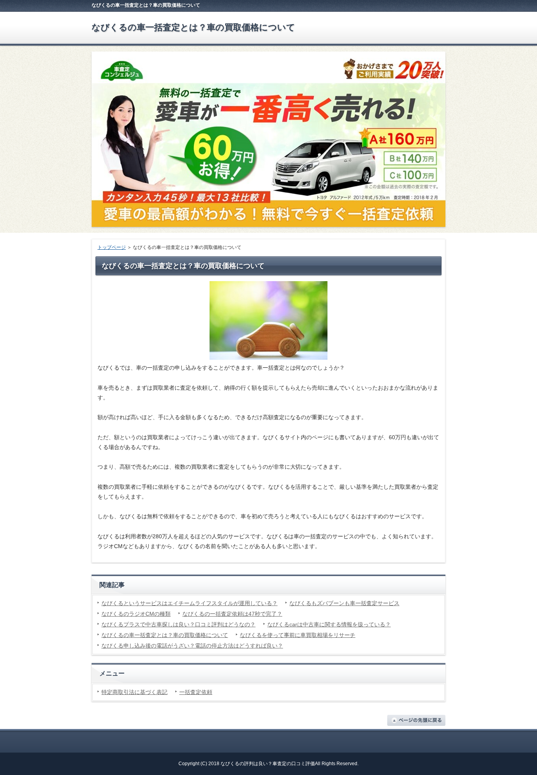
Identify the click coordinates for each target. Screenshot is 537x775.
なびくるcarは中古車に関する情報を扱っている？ (329, 624)
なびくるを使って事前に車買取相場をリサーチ (297, 635)
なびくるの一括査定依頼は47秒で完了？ (232, 614)
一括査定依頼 (195, 692)
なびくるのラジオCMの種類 (136, 614)
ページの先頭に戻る (416, 720)
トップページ (111, 247)
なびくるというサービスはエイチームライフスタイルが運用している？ (189, 603)
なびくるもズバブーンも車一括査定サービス (344, 603)
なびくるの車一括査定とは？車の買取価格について (193, 27)
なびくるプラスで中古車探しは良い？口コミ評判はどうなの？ (178, 624)
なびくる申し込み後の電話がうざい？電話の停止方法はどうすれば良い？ (192, 645)
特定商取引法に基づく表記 (134, 692)
